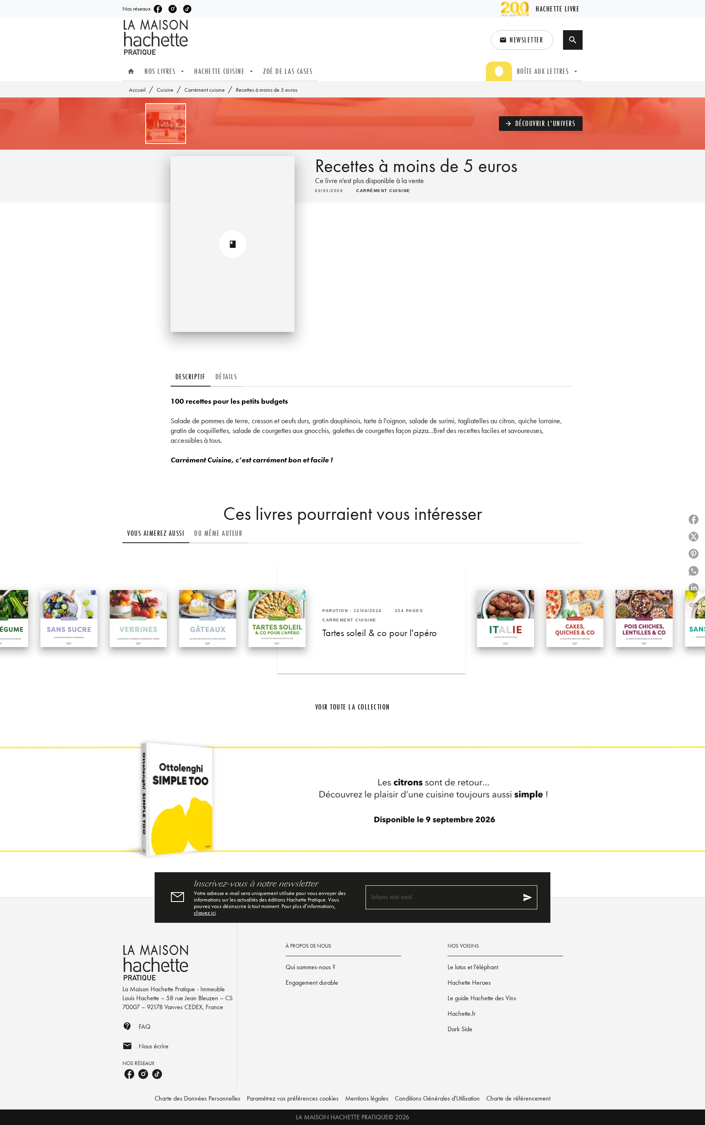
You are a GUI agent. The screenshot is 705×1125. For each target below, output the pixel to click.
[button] (522, 40)
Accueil (137, 89)
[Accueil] (156, 37)
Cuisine (165, 89)
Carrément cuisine (204, 89)
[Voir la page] (352, 802)
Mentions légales (366, 1098)
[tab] (131, 71)
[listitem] (158, 9)
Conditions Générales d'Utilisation (437, 1098)
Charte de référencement (518, 1098)
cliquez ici (205, 912)
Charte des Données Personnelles (197, 1098)
